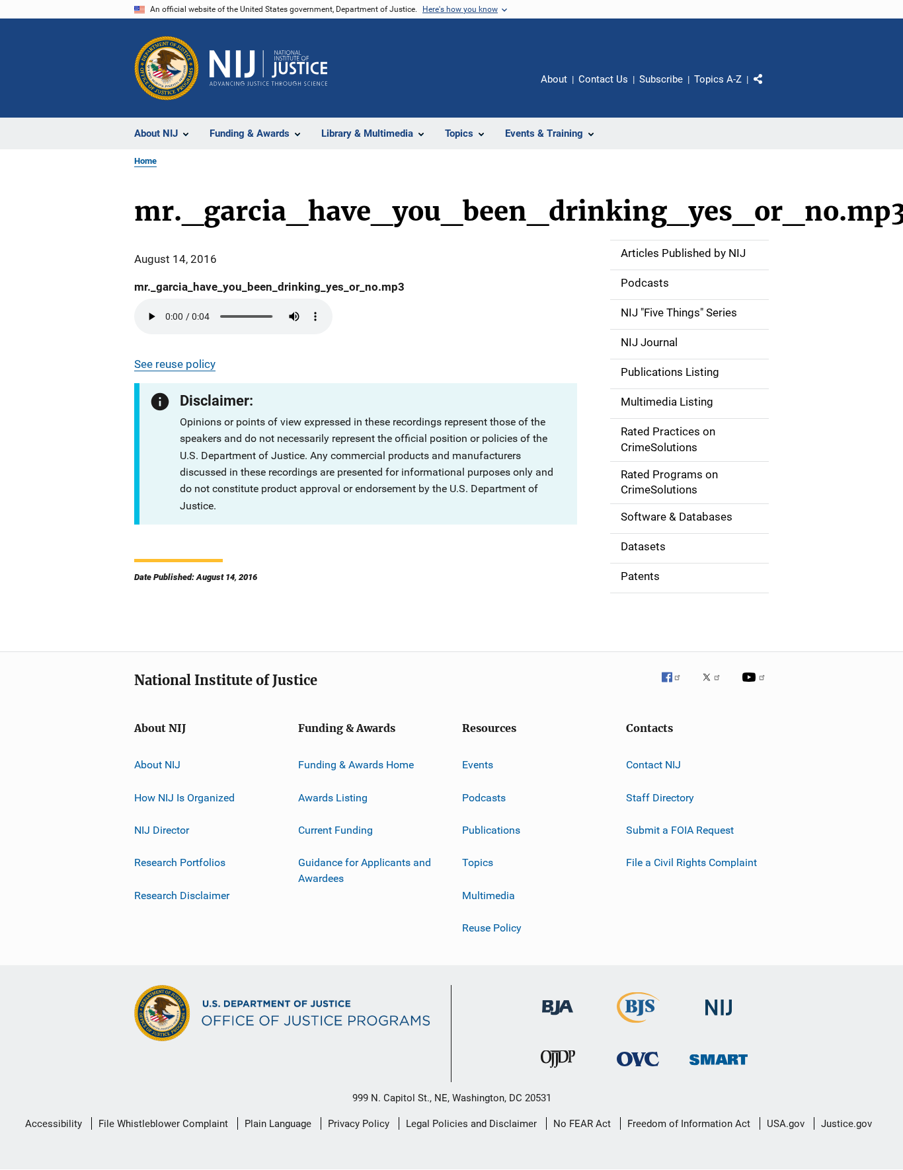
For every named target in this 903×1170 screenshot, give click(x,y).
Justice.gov (846, 1124)
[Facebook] (676, 686)
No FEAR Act (582, 1124)
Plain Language (278, 1124)
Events (477, 764)
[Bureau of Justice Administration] (557, 1017)
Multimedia (488, 895)
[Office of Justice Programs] (166, 68)
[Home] (268, 68)
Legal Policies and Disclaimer (471, 1124)
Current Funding (335, 830)
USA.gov (786, 1124)
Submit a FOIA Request (680, 830)
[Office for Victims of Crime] (638, 1068)
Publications (491, 830)
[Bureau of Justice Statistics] (638, 1025)
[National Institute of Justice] (718, 1017)
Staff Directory (660, 797)
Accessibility (53, 1124)
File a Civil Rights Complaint (691, 862)
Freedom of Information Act (688, 1124)
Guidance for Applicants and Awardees (364, 870)
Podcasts (484, 797)
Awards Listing (333, 797)
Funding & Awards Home (356, 764)
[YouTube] (755, 686)
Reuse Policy (492, 928)
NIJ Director (161, 830)
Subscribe (661, 79)
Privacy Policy (358, 1124)
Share (769, 88)
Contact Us (603, 79)
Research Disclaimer (181, 895)
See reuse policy (175, 364)
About (554, 79)
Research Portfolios (179, 862)
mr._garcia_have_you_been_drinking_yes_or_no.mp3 (269, 286)
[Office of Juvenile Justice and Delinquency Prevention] (558, 1070)
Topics (477, 862)
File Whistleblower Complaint (163, 1124)
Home (145, 161)
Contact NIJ (653, 764)
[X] (715, 686)
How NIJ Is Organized (184, 797)
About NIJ (157, 764)
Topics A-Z (718, 79)
